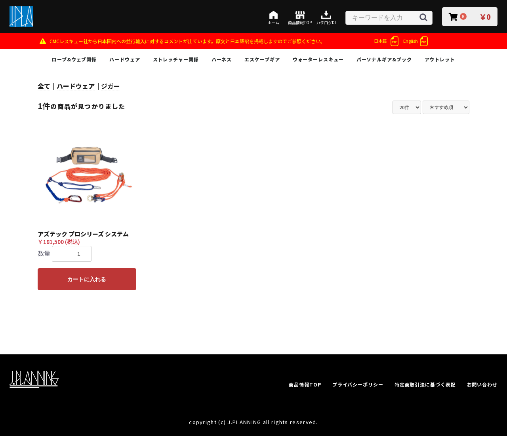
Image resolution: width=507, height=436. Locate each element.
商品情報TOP (305, 384)
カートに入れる (86, 279)
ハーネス (222, 59)
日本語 (380, 41)
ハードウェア (124, 59)
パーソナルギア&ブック (384, 59)
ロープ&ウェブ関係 (74, 59)
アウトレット (440, 59)
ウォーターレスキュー (318, 59)
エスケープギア (262, 59)
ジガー (110, 86)
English (410, 41)
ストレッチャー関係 (176, 59)
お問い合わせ (482, 384)
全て (44, 86)
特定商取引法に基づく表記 (425, 384)
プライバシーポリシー (357, 384)
